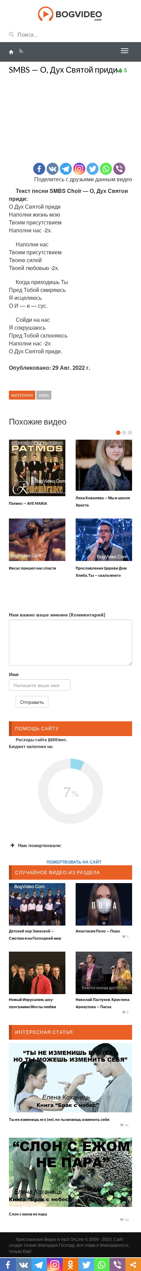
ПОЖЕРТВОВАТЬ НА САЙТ (74, 862)
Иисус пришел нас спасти (32, 568)
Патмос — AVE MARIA (28, 503)
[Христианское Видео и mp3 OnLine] (71, 13)
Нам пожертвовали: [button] (40, 845)
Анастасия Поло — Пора (98, 931)
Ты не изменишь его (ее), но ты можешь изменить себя (59, 1119)
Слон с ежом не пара (28, 1214)
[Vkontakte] (53, 169)
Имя (13, 674)
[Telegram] (66, 169)
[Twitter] (93, 169)
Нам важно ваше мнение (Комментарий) (57, 614)
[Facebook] (39, 169)
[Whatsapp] (106, 169)
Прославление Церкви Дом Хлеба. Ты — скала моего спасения (101, 575)
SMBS (44, 395)
